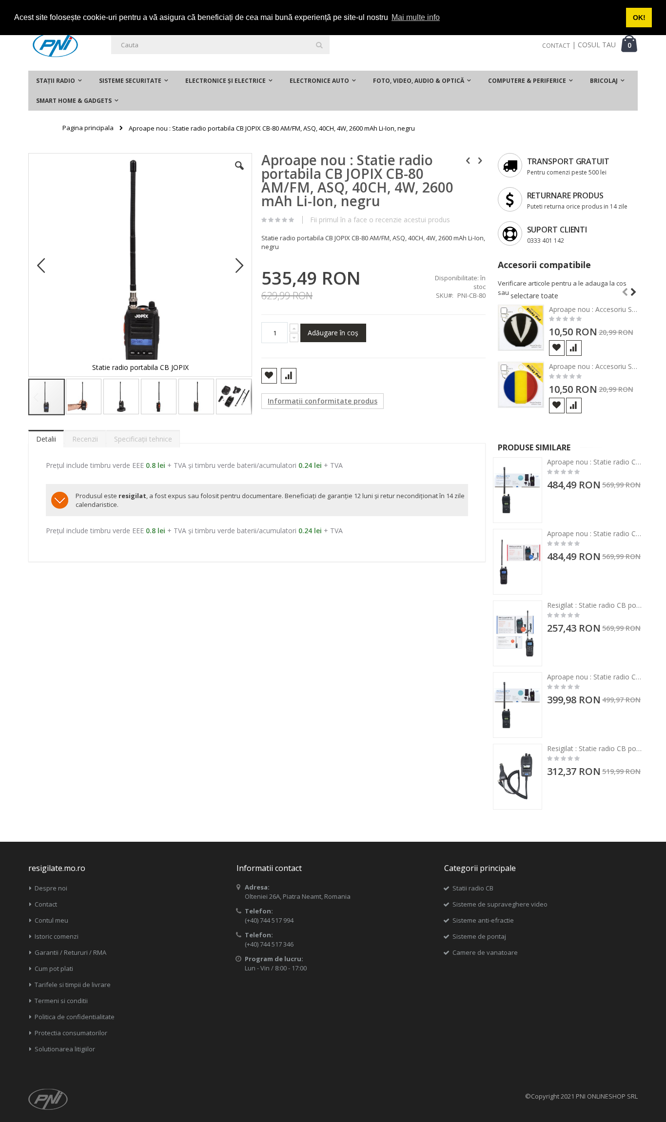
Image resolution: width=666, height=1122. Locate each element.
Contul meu (51, 920)
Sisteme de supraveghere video (500, 904)
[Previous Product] (468, 160)
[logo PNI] (55, 45)
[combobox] (220, 45)
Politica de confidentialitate (75, 1016)
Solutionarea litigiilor (65, 1049)
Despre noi (51, 888)
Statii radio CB (472, 888)
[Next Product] (480, 160)
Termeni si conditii (61, 1000)
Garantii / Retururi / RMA (70, 952)
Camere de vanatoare (485, 952)
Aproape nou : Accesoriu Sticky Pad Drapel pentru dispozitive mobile (593, 366)
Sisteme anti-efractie (483, 920)
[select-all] (534, 296)
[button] (239, 173)
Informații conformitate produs (322, 401)
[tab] (46, 436)
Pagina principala (88, 127)
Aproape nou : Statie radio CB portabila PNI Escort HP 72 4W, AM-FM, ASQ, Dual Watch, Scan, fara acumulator (595, 461)
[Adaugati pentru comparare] (574, 348)
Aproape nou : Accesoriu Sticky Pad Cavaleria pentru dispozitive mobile (593, 309)
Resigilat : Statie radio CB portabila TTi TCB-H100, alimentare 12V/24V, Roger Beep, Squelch (595, 748)
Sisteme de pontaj (479, 936)
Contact (46, 904)
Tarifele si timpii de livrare (73, 984)
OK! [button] (639, 17)
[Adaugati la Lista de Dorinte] (557, 348)
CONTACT (556, 45)
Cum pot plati (54, 968)
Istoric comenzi (56, 936)
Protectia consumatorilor (71, 1032)
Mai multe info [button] (416, 17)
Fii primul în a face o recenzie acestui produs (380, 220)
